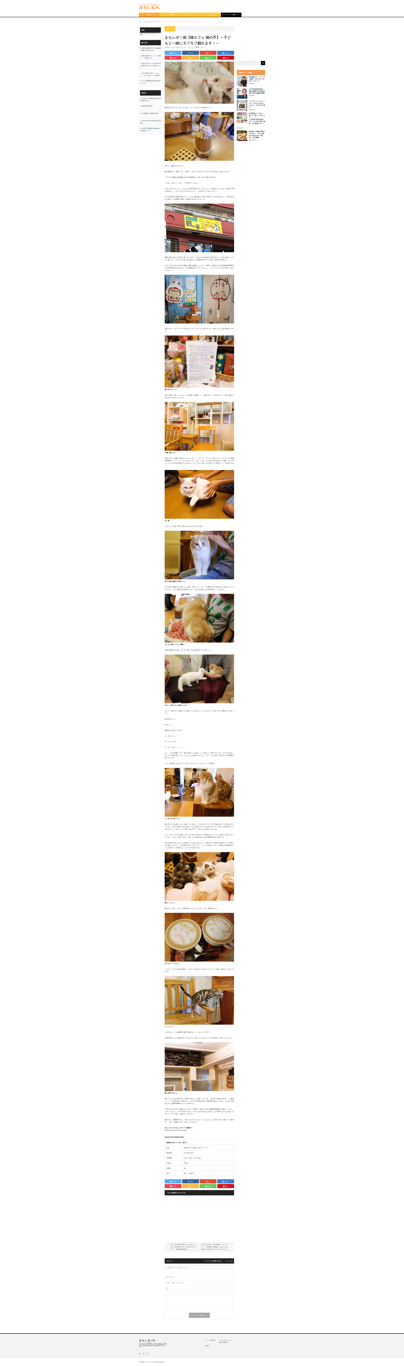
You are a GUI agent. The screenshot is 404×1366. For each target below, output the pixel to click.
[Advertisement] (227, 6)
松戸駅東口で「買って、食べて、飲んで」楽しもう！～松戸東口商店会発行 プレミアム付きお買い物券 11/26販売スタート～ (251, 119)
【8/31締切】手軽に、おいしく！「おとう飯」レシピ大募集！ (150, 74)
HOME (149, 14)
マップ (205, 1148)
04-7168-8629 (188, 1153)
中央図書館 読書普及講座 (150, 113)
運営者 (207, 1346)
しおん (202, 47)
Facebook (143, 1353)
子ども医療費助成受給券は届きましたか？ (150, 82)
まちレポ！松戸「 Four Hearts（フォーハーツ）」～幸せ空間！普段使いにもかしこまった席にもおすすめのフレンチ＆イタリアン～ (214, 1247)
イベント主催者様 (210, 1340)
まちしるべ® (147, 1340)
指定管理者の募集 (147, 106)
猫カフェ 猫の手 (189, 1173)
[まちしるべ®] (149, 7)
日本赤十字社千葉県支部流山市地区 (150, 122)
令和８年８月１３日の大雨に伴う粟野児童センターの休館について (150, 66)
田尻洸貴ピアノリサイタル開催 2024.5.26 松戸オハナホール (257, 79)
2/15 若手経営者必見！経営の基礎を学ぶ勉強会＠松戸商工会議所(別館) (257, 91)
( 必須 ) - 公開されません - (175, 1282)
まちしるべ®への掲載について (231, 14)
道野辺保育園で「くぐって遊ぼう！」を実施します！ (150, 57)
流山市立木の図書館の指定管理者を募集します (150, 99)
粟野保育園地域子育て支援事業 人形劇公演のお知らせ (150, 49)
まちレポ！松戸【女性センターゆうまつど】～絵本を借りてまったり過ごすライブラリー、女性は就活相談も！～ (183, 1247)
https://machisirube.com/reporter (176, 1130)
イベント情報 (170, 14)
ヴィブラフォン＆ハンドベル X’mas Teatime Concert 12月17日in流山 (257, 104)
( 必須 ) (169, 1277)
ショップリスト (210, 14)
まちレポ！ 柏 (155, 21)
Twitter (140, 1353)
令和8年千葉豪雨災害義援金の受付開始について (150, 129)
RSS (147, 1354)
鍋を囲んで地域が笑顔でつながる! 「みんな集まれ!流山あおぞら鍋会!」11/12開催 (257, 134)
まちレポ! (190, 14)
